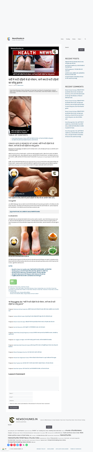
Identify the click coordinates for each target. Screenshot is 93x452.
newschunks (11, 289)
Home (62, 39)
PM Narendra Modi (54, 438)
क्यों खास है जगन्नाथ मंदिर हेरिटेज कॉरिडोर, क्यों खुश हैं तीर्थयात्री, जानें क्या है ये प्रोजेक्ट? (24, 293)
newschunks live (43, 438)
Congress (10, 432)
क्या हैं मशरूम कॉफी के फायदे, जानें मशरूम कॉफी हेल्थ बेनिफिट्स (20, 292)
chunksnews (12, 288)
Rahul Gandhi (66, 438)
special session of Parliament (35, 440)
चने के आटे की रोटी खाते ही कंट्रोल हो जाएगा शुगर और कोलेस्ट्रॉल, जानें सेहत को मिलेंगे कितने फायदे (74, 95)
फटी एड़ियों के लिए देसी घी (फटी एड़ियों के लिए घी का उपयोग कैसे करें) (25, 140)
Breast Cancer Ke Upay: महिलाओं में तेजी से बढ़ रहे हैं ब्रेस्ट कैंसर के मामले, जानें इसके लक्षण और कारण (34, 321)
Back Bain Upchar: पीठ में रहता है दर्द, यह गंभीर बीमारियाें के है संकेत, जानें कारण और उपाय (31, 368)
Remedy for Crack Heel (37, 289)
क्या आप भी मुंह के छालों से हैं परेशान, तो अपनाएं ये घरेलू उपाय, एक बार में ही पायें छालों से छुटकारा (74, 106)
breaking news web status (55, 430)
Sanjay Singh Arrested (25, 440)
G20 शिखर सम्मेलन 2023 (58, 432)
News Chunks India (31, 438)
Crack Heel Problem (20, 288)
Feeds (79, 39)
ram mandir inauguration (75, 438)
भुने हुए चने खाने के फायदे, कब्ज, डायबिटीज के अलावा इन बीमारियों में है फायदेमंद (25, 211)
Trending (68, 39)
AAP (16, 430)
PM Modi (48, 438)
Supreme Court (44, 440)
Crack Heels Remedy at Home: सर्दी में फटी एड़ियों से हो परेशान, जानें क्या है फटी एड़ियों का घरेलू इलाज (32, 138)
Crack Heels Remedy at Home (30, 288)
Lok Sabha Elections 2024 (41, 435)
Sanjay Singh (18, 440)
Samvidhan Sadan (11, 440)
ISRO (31, 435)
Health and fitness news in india (71, 432)
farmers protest (37, 432)
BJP (38, 430)
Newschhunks (56, 435)
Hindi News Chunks (25, 286)
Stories (73, 39)
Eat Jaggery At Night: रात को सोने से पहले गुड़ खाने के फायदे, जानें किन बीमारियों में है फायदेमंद (33, 339)
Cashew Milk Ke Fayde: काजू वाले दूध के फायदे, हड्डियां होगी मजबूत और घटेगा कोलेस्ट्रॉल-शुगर (33, 316)
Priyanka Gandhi (61, 438)
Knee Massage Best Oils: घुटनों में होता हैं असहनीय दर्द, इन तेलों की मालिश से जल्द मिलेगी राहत (74, 124)
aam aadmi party (11, 430)
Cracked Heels (40, 288)
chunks (68, 430)
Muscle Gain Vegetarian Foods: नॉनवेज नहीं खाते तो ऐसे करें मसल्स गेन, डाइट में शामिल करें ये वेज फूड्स (35, 357)
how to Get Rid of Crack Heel (50, 288)
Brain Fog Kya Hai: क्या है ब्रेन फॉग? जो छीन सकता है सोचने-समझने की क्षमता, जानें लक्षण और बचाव (33, 363)
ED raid (21, 432)
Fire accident (42, 432)
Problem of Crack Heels (27, 289)
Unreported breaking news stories (19, 442)
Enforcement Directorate (28, 432)
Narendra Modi (51, 435)
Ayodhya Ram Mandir (28, 430)
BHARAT (34, 430)
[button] (85, 39)
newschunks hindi (18, 289)
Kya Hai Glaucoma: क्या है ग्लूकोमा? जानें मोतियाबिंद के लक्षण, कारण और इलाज (29, 327)
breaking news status (43, 430)
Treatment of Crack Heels (48, 289)
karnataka (34, 435)
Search (67, 47)
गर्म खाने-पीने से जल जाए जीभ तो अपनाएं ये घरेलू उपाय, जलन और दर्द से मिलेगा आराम (74, 117)
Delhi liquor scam (16, 432)
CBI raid (63, 430)
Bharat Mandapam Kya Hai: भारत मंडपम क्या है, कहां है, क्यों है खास (28, 352)
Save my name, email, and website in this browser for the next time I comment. (30, 403)
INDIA (81, 432)
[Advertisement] (38, 9)
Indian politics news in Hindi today (18, 435)
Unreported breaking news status (57, 440)
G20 (46, 432)
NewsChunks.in (18, 38)
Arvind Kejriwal (20, 430)
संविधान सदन (33, 442)
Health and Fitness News (15, 286)
